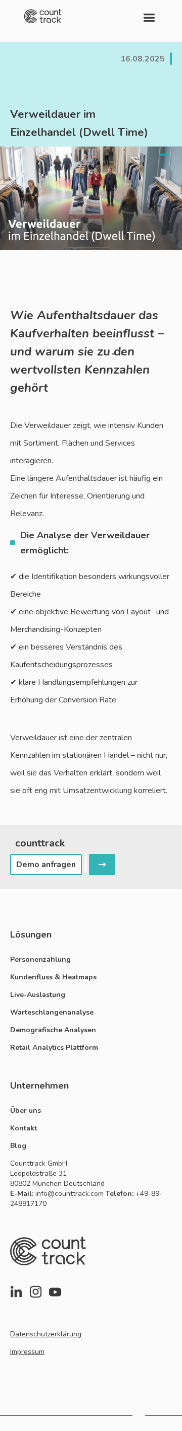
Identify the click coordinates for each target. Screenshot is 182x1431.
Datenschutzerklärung (45, 1334)
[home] (42, 16)
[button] (149, 16)
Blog (18, 1146)
